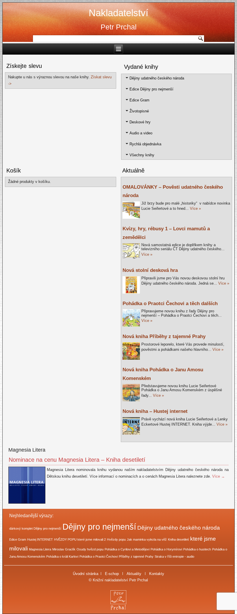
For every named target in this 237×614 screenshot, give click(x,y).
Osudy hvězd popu (90, 549)
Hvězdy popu (116, 539)
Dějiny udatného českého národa (156, 78)
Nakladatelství (118, 13)
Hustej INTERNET (40, 539)
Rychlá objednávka (145, 144)
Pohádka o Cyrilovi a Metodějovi (127, 549)
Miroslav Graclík (63, 549)
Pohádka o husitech (197, 549)
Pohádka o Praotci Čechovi (98, 556)
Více (218, 476)
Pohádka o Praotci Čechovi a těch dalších (170, 303)
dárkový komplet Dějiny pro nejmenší (35, 528)
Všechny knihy (141, 155)
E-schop (112, 574)
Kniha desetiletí (178, 539)
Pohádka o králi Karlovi (62, 556)
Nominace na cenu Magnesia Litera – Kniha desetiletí (77, 460)
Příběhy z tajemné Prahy (136, 556)
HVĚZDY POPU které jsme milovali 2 (80, 539)
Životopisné (139, 111)
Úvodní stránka (85, 574)
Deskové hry (140, 122)
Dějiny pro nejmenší (99, 526)
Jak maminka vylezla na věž (147, 539)
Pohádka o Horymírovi (166, 549)
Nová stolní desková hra (150, 270)
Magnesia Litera (40, 549)
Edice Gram (139, 100)
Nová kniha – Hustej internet (155, 411)
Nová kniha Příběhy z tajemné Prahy (164, 336)
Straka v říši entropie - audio (174, 556)
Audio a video (140, 133)
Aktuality (134, 574)
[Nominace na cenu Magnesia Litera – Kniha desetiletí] (27, 504)
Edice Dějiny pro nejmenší (151, 89)
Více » (195, 208)
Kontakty (156, 574)
